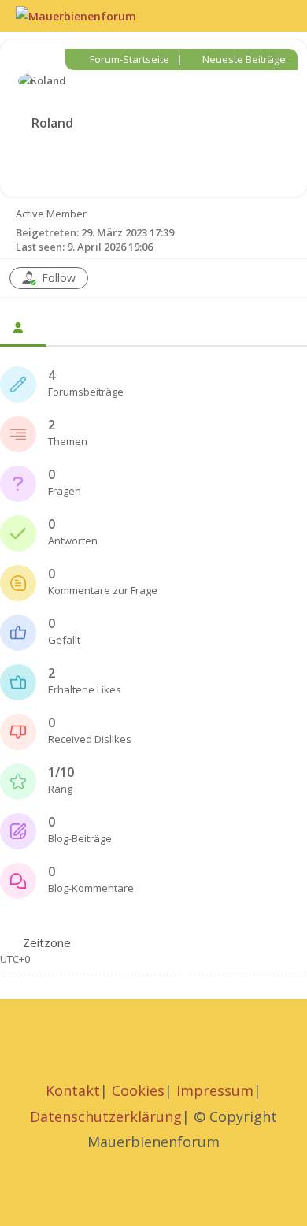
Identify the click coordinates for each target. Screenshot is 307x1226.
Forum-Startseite (128, 59)
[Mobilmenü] (285, 15)
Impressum (214, 1090)
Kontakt (73, 1090)
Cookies (138, 1090)
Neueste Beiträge (243, 59)
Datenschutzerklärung (106, 1116)
